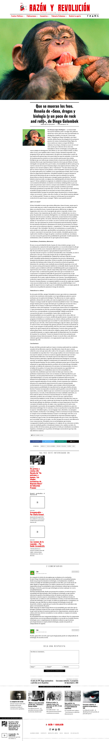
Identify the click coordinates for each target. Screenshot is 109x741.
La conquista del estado (16, 702)
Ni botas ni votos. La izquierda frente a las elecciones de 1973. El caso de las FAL (54, 704)
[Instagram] (95, 15)
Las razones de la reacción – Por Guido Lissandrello (37, 543)
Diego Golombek (51, 446)
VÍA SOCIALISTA (75, 733)
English (66, 733)
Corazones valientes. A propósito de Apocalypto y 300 (90, 706)
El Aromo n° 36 (63, 124)
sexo (74, 446)
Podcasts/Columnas (58, 15)
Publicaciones (31, 15)
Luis (37, 571)
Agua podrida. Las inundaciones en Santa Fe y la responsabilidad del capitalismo (72, 705)
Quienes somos (34, 733)
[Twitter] (90, 15)
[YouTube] (92, 15)
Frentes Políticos (17, 15)
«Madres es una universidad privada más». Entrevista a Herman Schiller (36, 704)
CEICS (61, 733)
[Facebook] (87, 15)
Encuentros (44, 15)
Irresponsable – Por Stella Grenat (37, 513)
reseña (69, 446)
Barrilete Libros (53, 733)
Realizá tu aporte (75, 15)
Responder (75, 571)
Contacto (43, 733)
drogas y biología (61, 446)
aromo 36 (43, 446)
